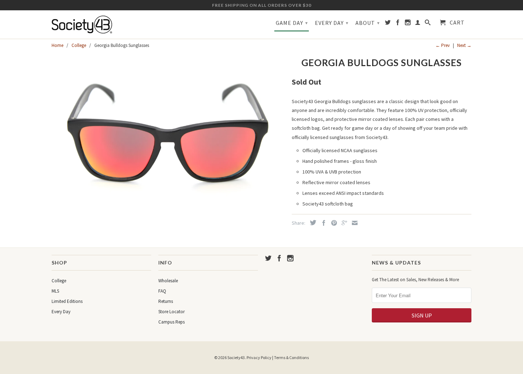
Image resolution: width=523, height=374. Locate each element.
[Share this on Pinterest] (332, 223)
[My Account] (418, 24)
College (59, 281)
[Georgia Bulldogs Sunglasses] (168, 137)
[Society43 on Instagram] (408, 24)
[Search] (428, 24)
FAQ (162, 291)
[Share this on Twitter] (311, 222)
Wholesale (168, 281)
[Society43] (101, 24)
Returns (165, 301)
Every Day (332, 22)
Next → (464, 45)
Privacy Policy (259, 357)
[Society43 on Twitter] (388, 24)
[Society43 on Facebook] (398, 24)
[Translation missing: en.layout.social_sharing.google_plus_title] (342, 223)
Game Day (292, 22)
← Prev (442, 45)
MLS (55, 291)
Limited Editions (67, 301)
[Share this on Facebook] (322, 223)
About (367, 22)
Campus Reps (171, 322)
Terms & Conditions (291, 357)
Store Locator (171, 312)
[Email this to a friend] (353, 223)
